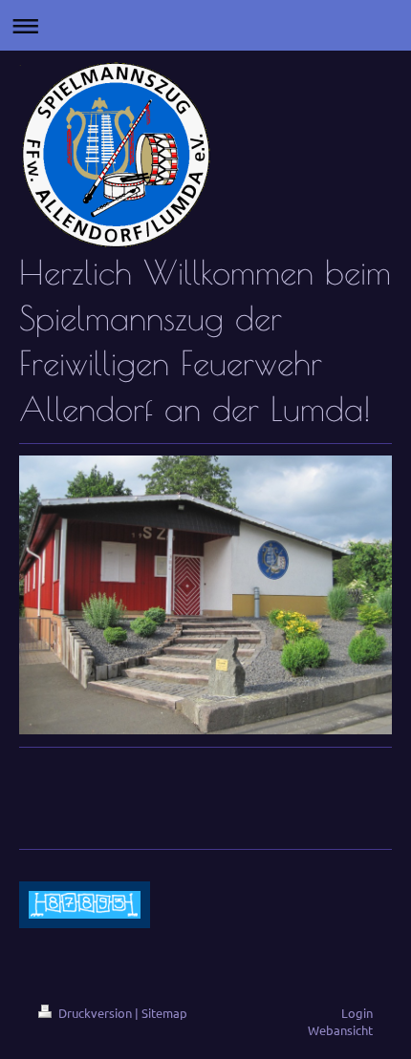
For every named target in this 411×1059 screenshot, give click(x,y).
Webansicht (340, 1030)
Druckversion (95, 1013)
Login (357, 1013)
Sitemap (164, 1013)
